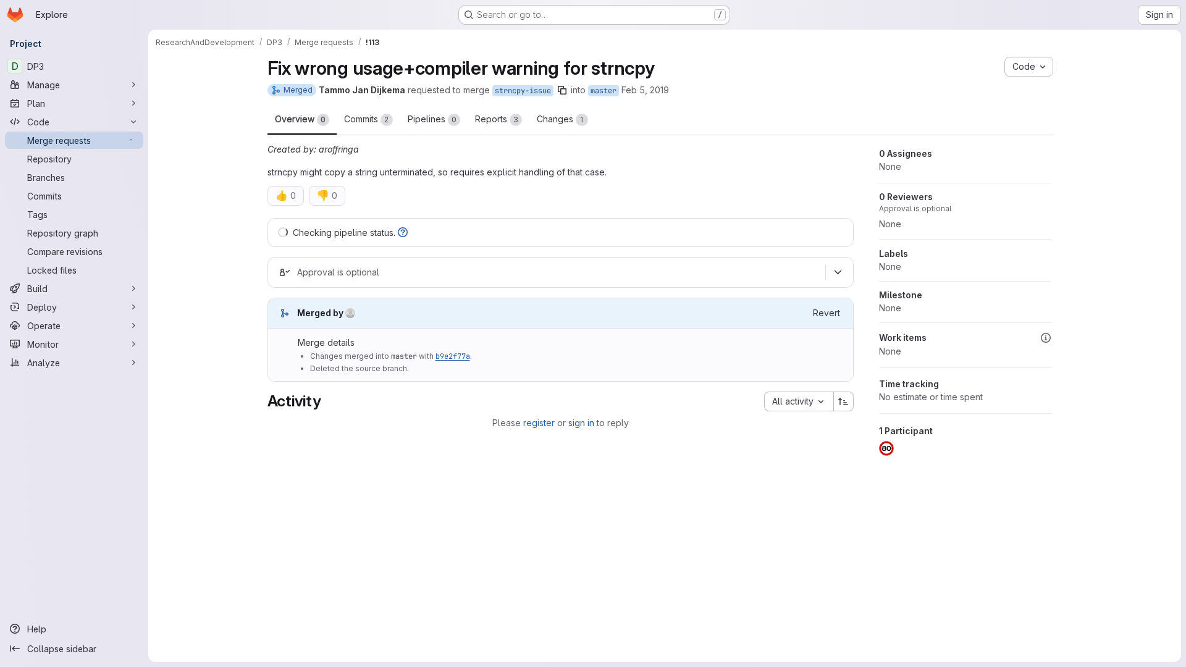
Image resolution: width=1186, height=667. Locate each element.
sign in (581, 422)
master (603, 91)
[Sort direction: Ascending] (844, 401)
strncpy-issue (523, 91)
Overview (300, 119)
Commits (366, 119)
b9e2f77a (452, 356)
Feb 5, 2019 (645, 90)
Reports (496, 119)
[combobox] (798, 401)
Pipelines (432, 119)
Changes (560, 119)
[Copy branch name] (562, 90)
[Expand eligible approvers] (838, 272)
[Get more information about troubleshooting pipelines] (403, 232)
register (539, 422)
